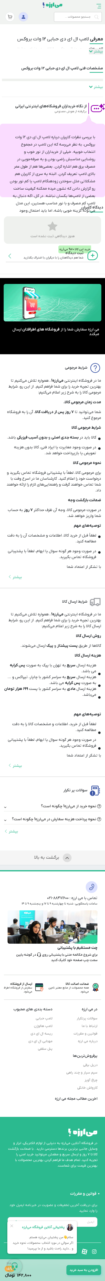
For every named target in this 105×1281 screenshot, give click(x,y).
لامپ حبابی (44, 1018)
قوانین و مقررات (85, 1033)
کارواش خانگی (87, 1088)
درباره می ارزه (87, 1041)
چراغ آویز (90, 1080)
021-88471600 (58, 898)
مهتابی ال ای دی (40, 1041)
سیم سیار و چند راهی (81, 1072)
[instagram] (94, 1252)
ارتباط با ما (89, 1026)
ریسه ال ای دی (41, 1033)
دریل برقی (90, 1065)
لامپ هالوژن (43, 1026)
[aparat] (84, 1252)
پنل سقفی (45, 1049)
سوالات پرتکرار (87, 1018)
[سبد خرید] (10, 17)
